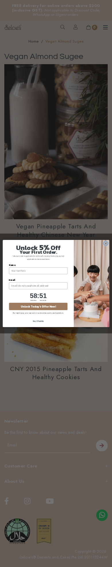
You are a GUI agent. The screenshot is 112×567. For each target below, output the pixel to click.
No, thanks (38, 320)
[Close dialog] (105, 243)
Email (12, 279)
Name (12, 264)
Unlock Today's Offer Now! (38, 306)
